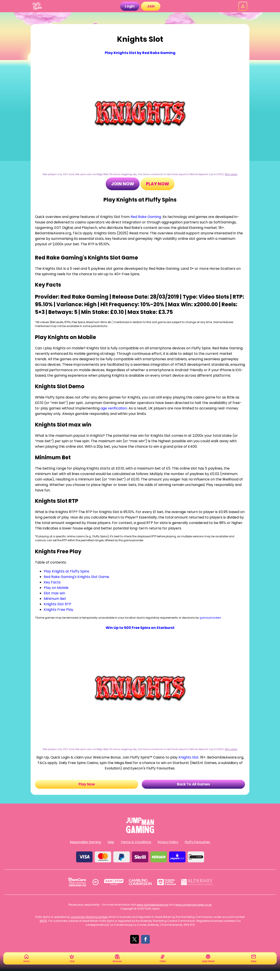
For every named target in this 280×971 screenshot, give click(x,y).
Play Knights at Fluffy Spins (66, 571)
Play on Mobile (56, 587)
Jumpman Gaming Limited (89, 917)
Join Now (122, 184)
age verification (113, 408)
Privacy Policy (168, 842)
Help (111, 842)
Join (151, 6)
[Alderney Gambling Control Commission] (197, 882)
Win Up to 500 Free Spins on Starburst (140, 627)
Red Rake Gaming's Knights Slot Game (76, 576)
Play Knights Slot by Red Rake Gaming (140, 52)
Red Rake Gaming (146, 216)
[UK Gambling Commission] (140, 882)
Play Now (157, 184)
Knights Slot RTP (57, 604)
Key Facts (52, 582)
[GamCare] (77, 882)
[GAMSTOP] (114, 882)
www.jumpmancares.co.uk (193, 905)
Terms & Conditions (136, 842)
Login (130, 6)
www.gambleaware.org (152, 905)
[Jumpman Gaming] (140, 831)
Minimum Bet (55, 598)
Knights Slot (188, 757)
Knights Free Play (58, 609)
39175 (43, 921)
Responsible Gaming (85, 842)
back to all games (193, 784)
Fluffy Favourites (197, 842)
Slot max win (54, 593)
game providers (210, 617)
